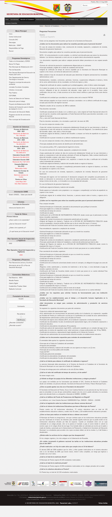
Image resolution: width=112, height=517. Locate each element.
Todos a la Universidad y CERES (19, 61)
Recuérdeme (21, 314)
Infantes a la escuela (15, 90)
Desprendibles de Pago (16, 48)
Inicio (7, 19)
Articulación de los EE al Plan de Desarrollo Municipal (19, 266)
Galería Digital (13, 283)
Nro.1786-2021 (21, 135)
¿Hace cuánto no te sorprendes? (19, 220)
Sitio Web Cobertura (21, 184)
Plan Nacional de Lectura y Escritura (20, 263)
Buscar (11, 51)
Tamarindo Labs (65, 503)
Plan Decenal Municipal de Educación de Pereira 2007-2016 (22, 74)
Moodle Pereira (13, 280)
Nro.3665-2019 (21, 153)
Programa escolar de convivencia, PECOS (20, 116)
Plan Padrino (13, 93)
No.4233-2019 (21, 144)
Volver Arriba (103, 503)
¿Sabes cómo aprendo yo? (17, 227)
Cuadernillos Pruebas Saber (18, 286)
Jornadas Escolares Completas (19, 87)
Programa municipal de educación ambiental (19, 83)
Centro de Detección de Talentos (19, 98)
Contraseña (21, 306)
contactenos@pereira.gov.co (37, 497)
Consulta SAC (13, 40)
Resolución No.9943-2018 (21, 157)
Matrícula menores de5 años (21, 176)
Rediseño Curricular (15, 289)
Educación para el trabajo (17, 101)
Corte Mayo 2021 (21, 181)
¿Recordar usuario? (15, 325)
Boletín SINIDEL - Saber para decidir (20, 195)
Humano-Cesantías (11, 23)
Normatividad (14, 19)
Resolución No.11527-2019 (21, 162)
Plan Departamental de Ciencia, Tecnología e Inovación (19, 78)
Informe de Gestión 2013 (17, 208)
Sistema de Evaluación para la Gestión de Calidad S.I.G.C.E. (21, 108)
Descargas (12, 42)
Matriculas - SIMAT (15, 45)
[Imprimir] (104, 35)
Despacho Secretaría (58, 19)
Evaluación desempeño (87, 19)
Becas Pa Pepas (14, 64)
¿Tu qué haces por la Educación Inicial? (21, 231)
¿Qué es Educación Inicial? (17, 224)
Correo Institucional (72, 19)
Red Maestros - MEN (15, 278)
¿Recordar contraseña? (16, 322)
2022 (10, 243)
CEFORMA (12, 96)
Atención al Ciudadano (27, 19)
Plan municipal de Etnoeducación (19, 119)
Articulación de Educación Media (19, 112)
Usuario (21, 299)
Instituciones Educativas (43, 19)
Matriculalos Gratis (21, 168)
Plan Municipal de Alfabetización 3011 (21, 67)
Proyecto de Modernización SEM (19, 104)
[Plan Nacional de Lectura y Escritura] (88, 483)
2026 (21, 255)
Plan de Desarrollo (15, 70)
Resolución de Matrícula (21, 133)
